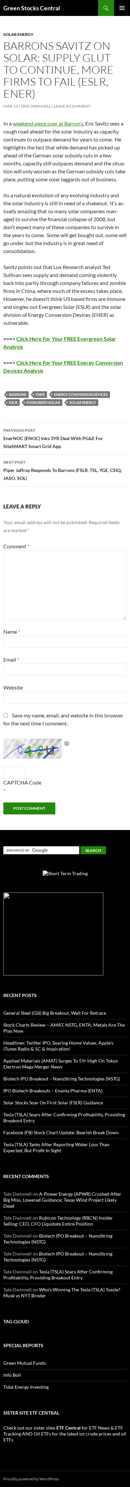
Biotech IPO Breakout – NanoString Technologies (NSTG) (61, 1078)
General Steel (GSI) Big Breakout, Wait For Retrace (54, 1013)
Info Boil (12, 1375)
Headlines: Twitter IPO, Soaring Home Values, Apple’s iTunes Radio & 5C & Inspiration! (58, 1046)
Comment (16, 546)
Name (11, 631)
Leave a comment (72, 106)
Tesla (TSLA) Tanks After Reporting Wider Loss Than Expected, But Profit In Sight (56, 1147)
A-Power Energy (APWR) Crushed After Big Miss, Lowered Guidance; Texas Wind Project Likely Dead (62, 1200)
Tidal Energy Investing (26, 1387)
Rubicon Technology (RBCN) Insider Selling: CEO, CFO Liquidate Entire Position (58, 1221)
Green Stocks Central (31, 8)
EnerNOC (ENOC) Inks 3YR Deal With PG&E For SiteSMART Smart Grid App (53, 438)
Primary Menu (122, 8)
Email (11, 659)
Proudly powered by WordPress (31, 1478)
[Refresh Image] (67, 742)
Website (13, 687)
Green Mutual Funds (24, 1363)
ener (40, 394)
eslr (13, 402)
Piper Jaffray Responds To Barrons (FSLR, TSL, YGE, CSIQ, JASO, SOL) (62, 470)
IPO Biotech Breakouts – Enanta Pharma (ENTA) (52, 1090)
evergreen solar (43, 402)
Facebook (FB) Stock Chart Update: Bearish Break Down (61, 1132)
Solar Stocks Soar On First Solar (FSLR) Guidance (53, 1102)
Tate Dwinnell (36, 106)
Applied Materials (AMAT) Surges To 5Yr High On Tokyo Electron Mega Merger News (60, 1063)
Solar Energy (18, 34)
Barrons (17, 394)
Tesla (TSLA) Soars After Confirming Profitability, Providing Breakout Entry (58, 1274)
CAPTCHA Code (22, 782)
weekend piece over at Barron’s (48, 123)
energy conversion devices (81, 394)
